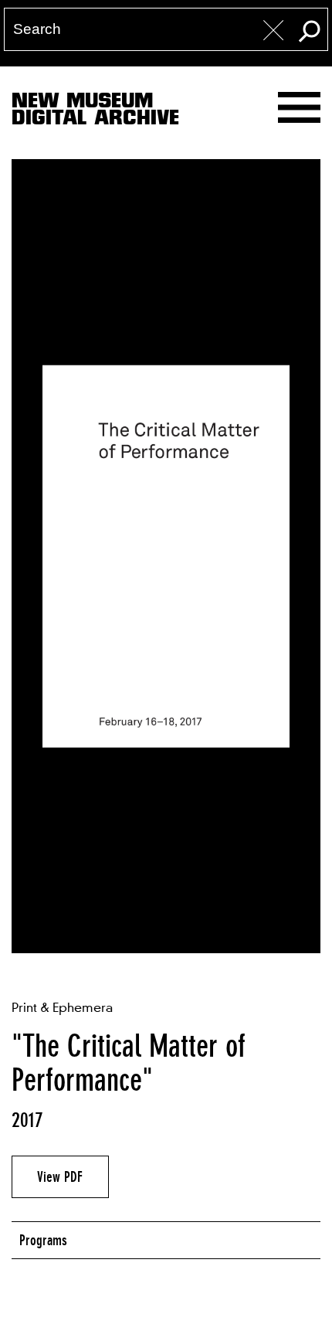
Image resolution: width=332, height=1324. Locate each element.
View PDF (60, 1176)
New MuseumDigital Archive (95, 112)
